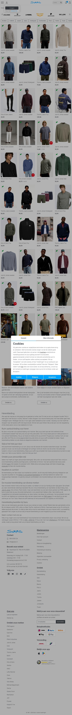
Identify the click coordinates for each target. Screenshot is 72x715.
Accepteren (52, 377)
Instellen (19, 377)
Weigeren (35, 377)
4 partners (43, 352)
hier (22, 367)
